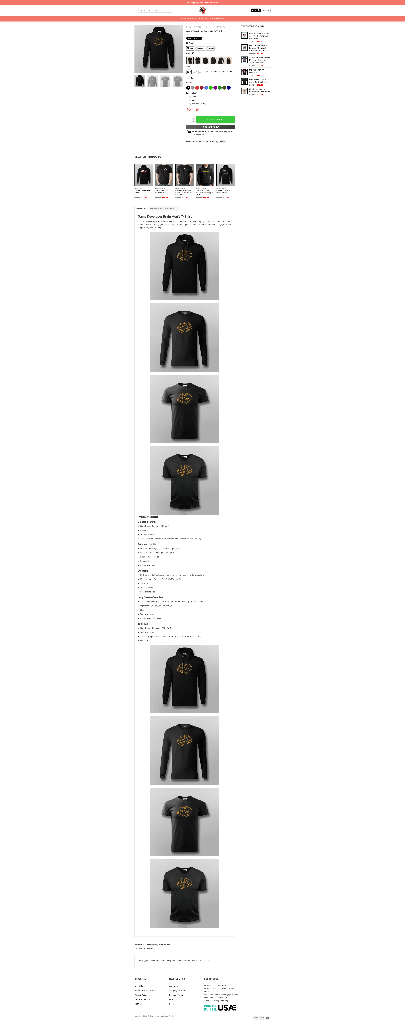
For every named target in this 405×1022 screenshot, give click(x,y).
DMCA (172, 999)
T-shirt (207, 27)
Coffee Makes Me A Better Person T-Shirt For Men (183, 192)
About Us (138, 986)
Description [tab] (141, 209)
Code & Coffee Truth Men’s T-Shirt (224, 191)
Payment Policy (176, 995)
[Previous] (138, 49)
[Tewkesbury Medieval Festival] (202, 10)
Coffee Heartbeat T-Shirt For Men (163, 191)
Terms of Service (142, 999)
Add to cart (215, 119)
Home (183, 19)
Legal (171, 1004)
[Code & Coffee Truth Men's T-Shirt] (226, 175)
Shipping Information (178, 990)
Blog (201, 19)
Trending (192, 19)
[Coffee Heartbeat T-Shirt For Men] (164, 175)
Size (188, 66)
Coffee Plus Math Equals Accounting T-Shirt (204, 192)
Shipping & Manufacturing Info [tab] (163, 209)
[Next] (179, 49)
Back (194, 100)
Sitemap (138, 1004)
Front (194, 97)
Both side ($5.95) (199, 104)
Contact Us (174, 986)
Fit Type (190, 43)
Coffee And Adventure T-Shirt (143, 191)
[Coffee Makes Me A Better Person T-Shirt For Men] (185, 175)
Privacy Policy (140, 995)
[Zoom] (137, 70)
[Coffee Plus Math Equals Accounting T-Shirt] (205, 175)
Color (189, 82)
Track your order (214, 19)
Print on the (191, 93)
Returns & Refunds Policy (145, 990)
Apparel (197, 27)
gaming (222, 141)
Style (189, 53)
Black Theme (219, 27)
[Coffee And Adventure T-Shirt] (144, 175)
